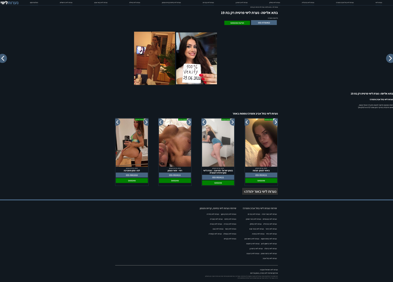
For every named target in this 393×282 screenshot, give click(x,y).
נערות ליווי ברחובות (253, 243)
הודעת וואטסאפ (237, 22)
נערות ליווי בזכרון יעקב (228, 214)
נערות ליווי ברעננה (252, 253)
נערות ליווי (378, 2)
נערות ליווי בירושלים (66, 2)
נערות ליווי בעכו (218, 229)
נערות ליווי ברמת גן (242, 2)
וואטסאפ (261, 180)
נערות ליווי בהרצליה (308, 2)
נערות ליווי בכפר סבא (256, 229)
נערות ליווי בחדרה (213, 214)
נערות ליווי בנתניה (258, 234)
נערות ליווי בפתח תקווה (269, 239)
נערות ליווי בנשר (230, 229)
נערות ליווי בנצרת (216, 224)
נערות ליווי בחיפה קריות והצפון (171, 2)
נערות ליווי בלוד (271, 234)
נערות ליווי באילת (134, 2)
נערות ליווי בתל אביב (270, 258)
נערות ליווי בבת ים (208, 2)
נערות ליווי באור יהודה (261, 191)
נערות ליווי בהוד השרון (253, 219)
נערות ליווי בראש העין (251, 239)
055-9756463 (264, 22)
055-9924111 (261, 175)
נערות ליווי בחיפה (230, 219)
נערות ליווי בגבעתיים (270, 219)
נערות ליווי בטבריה (216, 219)
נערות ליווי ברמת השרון (269, 253)
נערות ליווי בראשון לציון (269, 243)
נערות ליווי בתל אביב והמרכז (345, 2)
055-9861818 (132, 175)
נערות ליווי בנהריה (230, 224)
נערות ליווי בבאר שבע (100, 2)
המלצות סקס (34, 2)
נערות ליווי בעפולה (229, 234)
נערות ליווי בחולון (274, 2)
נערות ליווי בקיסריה (215, 234)
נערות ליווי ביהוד (271, 229)
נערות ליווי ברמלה (270, 248)
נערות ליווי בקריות (230, 239)
